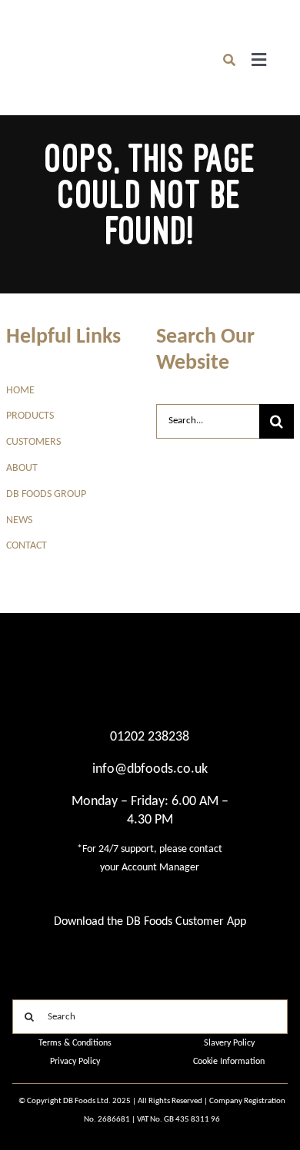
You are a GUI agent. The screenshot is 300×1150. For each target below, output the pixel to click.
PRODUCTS (30, 416)
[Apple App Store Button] (225, 950)
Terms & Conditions (75, 1043)
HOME (20, 390)
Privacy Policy (75, 1061)
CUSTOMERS (33, 442)
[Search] (229, 60)
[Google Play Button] (75, 950)
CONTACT (26, 546)
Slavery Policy (229, 1043)
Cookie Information (229, 1061)
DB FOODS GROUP (46, 494)
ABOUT (22, 468)
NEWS (19, 520)
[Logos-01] (37, 44)
